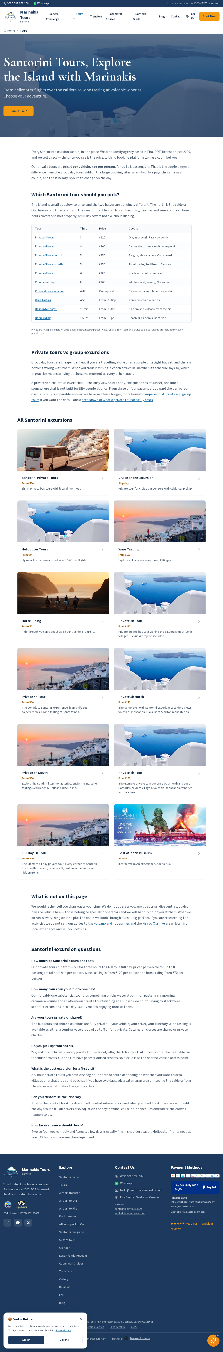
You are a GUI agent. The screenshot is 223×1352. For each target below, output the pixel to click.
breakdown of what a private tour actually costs (117, 400)
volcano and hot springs (112, 923)
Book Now (209, 16)
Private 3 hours (45, 237)
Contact (176, 16)
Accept (26, 1340)
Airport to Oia (68, 1201)
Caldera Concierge (52, 16)
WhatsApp (44, 3)
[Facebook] (18, 1223)
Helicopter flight (46, 309)
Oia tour (64, 1248)
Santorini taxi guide (71, 1232)
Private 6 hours (45, 273)
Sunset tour (66, 1240)
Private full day (45, 282)
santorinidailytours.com (128, 1209)
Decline (64, 1340)
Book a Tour (18, 111)
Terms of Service (95, 1327)
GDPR (134, 1327)
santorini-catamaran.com (130, 1213)
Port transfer (67, 1216)
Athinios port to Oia (71, 1224)
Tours (63, 1185)
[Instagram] (7, 1223)
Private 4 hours (45, 246)
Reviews (64, 1287)
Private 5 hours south (49, 264)
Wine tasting (43, 300)
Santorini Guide (140, 16)
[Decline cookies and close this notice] (80, 1318)
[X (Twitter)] (28, 1223)
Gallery (63, 1279)
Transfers (96, 16)
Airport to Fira (68, 1208)
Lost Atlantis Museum (73, 1256)
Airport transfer (69, 1193)
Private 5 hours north (49, 255)
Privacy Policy (117, 1327)
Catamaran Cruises (114, 16)
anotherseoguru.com (94, 1339)
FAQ (61, 1295)
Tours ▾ (78, 16)
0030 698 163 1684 (18, 3)
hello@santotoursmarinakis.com (141, 1190)
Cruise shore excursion (49, 291)
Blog (162, 16)
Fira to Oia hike (153, 923)
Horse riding (43, 318)
